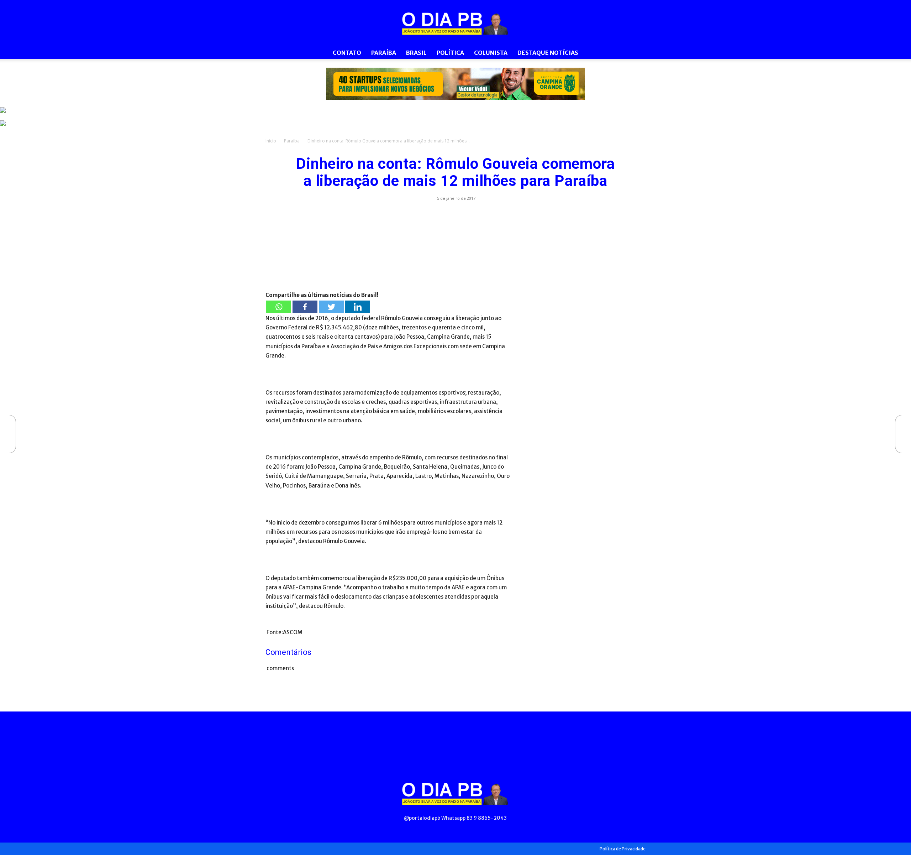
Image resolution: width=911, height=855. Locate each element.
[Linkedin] (357, 307)
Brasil (416, 52)
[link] (455, 84)
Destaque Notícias (547, 52)
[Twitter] (331, 307)
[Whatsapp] (278, 307)
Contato (347, 52)
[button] (637, 53)
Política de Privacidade (623, 848)
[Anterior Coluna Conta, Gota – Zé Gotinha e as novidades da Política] (7, 434)
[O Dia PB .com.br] (455, 23)
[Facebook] (305, 307)
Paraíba (383, 52)
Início (270, 141)
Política (450, 52)
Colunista (490, 52)
